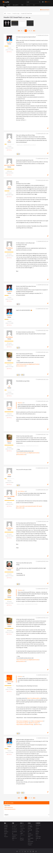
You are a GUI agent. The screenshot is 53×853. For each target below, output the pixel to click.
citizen (9, 187)
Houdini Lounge (15, 13)
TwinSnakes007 (9, 568)
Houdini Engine (6, 827)
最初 (19, 30)
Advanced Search (45, 9)
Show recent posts (8, 807)
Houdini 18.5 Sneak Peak (26, 13)
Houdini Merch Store (37, 833)
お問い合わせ (38, 839)
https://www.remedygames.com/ (23, 721)
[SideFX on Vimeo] (30, 851)
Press (37, 830)
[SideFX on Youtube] (33, 851)
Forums (9, 13)
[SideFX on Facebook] (17, 851)
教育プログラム (14, 839)
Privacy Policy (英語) (30, 830)
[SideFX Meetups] (28, 851)
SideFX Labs (5, 834)
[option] (7, 23)
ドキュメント (22, 835)
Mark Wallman (9, 248)
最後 (34, 30)
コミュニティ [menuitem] (15, 4)
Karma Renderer (6, 830)
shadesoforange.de (34, 722)
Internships (38, 836)
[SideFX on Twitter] (19, 851)
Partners (6, 836)
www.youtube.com (21, 365)
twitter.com (37, 724)
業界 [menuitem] (9, 4)
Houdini (6, 825)
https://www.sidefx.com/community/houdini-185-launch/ (29, 506)
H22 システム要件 (22, 832)
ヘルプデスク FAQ (22, 829)
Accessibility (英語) (30, 839)
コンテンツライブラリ (14, 829)
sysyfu (9, 474)
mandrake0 (9, 407)
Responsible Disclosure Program (30, 843)
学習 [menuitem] (22, 4)
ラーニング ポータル (14, 825)
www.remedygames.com (37, 721)
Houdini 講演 (14, 832)
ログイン (48, 1)
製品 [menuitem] (4, 4)
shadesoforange (9, 681)
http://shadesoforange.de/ (22, 722)
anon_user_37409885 (9, 165)
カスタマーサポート (22, 825)
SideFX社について (38, 825)
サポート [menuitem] (28, 4)
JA (44, 1)
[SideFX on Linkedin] (36, 851)
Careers (37, 828)
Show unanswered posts (9, 809)
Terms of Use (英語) (30, 825)
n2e (9, 140)
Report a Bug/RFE (22, 839)
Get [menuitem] (34, 4)
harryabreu (9, 42)
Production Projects (14, 835)
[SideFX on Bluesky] (25, 851)
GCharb (9, 595)
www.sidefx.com (20, 507)
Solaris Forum (30, 698)
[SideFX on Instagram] (22, 851)
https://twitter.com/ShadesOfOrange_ (25, 724)
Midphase (9, 358)
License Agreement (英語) (30, 835)
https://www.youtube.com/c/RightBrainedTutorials (27, 364)
